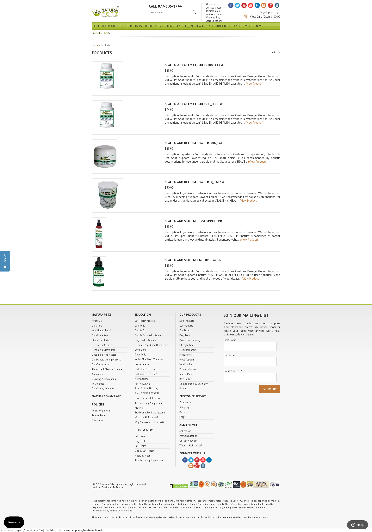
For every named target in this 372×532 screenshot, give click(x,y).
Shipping (184, 407)
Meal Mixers (186, 354)
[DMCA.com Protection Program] (178, 487)
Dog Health (141, 441)
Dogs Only (140, 354)
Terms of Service (101, 410)
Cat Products (132, 26)
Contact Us (185, 402)
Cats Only (140, 325)
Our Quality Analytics (103, 388)
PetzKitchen (163, 26)
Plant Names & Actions (147, 398)
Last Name (230, 355)
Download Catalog (189, 340)
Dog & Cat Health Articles (149, 335)
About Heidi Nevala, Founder (107, 369)
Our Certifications (101, 364)
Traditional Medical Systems (150, 412)
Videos (249, 26)
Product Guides (187, 369)
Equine (189, 26)
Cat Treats (185, 330)
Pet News (140, 436)
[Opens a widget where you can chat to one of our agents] (357, 525)
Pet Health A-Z (142, 383)
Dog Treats (185, 335)
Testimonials (213, 11)
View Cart (256, 16)
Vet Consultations (189, 436)
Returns (183, 412)
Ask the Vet (185, 431)
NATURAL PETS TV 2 (146, 374)
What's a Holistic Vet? (190, 445)
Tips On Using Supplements (150, 460)
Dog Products (111, 26)
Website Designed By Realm (108, 487)
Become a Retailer (102, 345)
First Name (230, 340)
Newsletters (141, 378)
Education (236, 26)
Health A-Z (203, 26)
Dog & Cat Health (144, 450)
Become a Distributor (103, 350)
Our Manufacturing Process (106, 359)
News (259, 26)
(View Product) (254, 83)
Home (96, 26)
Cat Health (140, 446)
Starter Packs (186, 374)
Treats (178, 26)
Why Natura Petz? (101, 330)
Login (277, 12)
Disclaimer (97, 420)
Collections (101, 33)
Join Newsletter (214, 14)
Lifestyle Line (186, 345)
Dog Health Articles (145, 340)
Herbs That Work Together (149, 359)
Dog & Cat (140, 330)
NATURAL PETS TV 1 (146, 369)
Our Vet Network (188, 440)
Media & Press (142, 455)
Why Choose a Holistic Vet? (149, 422)
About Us (210, 4)
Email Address (233, 371)
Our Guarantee (213, 7)
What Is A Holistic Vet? (146, 417)
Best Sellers (185, 379)
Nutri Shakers (186, 364)
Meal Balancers (187, 350)
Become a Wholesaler (104, 354)
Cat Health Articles (145, 320)
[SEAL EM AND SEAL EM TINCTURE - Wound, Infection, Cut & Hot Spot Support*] (99, 287)
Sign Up (265, 12)
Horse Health (142, 364)
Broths (148, 26)
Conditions (219, 26)
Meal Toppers (186, 359)
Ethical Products (100, 340)
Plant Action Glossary (146, 388)
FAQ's (182, 417)
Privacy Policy (99, 415)
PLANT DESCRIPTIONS (147, 393)
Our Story (97, 325)
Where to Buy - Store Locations (214, 19)
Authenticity (98, 374)
